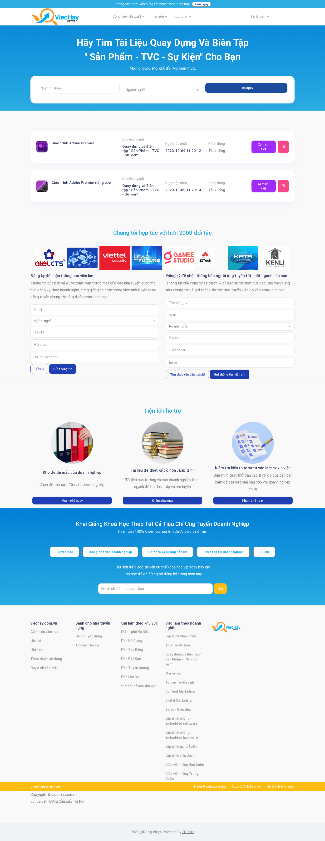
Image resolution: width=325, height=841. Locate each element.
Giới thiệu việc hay (44, 632)
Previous (27, 257)
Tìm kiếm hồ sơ (87, 645)
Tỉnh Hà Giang (131, 641)
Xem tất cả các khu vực (138, 686)
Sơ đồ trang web (281, 786)
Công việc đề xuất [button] (127, 17)
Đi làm (264, 552)
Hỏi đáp (36, 650)
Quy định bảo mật (44, 668)
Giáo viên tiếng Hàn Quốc (184, 765)
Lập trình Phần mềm (180, 636)
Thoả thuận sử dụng (46, 659)
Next (298, 257)
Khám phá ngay (72, 500)
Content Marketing (180, 691)
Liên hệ (35, 641)
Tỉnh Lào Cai (129, 677)
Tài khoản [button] (258, 17)
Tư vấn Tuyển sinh (179, 682)
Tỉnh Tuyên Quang (134, 668)
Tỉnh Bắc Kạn (130, 659)
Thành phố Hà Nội (134, 632)
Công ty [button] (181, 17)
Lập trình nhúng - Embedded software (181, 721)
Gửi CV (39, 369)
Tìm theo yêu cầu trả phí (187, 374)
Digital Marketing (178, 700)
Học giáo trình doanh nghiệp (110, 552)
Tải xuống (216, 151)
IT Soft (188, 832)
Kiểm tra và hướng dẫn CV (167, 552)
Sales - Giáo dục (178, 709)
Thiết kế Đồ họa (177, 645)
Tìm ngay (246, 88)
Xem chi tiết (263, 147)
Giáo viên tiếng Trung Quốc (181, 776)
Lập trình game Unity (181, 746)
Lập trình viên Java (179, 756)
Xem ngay (201, 4)
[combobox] (163, 89)
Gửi (220, 588)
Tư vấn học (64, 552)
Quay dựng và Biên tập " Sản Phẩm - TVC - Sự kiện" (183, 659)
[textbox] (162, 90)
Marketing (173, 673)
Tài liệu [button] (158, 17)
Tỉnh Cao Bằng (131, 650)
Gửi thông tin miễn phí (229, 374)
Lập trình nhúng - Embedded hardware (181, 735)
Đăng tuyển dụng (88, 636)
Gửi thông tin (62, 369)
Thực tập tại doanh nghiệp (223, 552)
